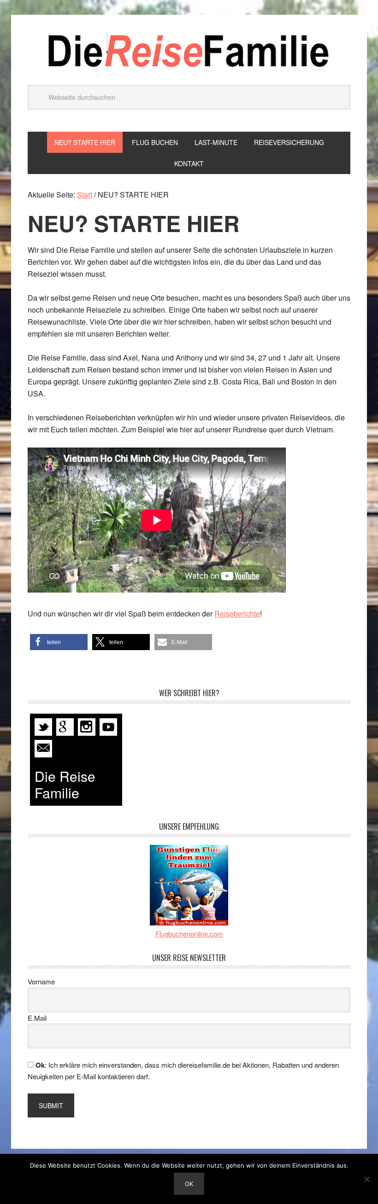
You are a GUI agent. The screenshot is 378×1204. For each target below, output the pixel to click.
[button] (59, 642)
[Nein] (366, 1179)
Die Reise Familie (189, 51)
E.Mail (37, 1018)
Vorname (41, 981)
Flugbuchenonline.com (189, 933)
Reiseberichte (237, 613)
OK (189, 1183)
